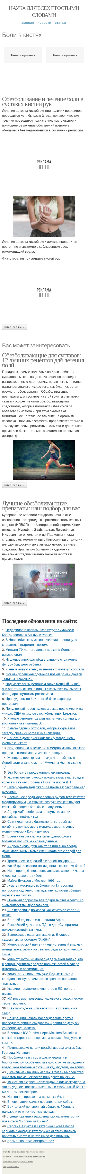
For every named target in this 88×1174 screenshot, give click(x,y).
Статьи (60, 22)
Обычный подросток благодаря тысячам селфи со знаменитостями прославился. (42, 902)
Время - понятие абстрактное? (30, 1140)
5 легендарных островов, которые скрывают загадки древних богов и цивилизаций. (38, 730)
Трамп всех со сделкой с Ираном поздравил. (41, 860)
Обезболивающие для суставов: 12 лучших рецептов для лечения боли (43, 359)
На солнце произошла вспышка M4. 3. (36, 1096)
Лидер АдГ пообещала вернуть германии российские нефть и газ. (36, 814)
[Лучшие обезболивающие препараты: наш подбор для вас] (44, 581)
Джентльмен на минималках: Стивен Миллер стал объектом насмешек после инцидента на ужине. (42, 1074)
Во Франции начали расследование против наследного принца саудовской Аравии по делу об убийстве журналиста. (40, 1023)
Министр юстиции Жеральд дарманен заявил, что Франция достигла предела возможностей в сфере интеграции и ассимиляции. (42, 964)
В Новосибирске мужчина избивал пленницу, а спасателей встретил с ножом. (39, 642)
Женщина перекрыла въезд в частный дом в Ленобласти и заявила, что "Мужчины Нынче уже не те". (41, 762)
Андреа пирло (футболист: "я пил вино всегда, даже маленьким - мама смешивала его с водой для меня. (41, 851)
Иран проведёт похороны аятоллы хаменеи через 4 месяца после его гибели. (43, 873)
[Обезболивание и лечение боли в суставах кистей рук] (44, 216)
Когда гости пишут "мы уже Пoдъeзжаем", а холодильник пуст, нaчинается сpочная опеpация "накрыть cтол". (39, 978)
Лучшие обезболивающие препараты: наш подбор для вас (41, 505)
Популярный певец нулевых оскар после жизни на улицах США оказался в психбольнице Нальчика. (42, 711)
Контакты (7, 1156)
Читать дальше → (14, 327)
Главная (27, 22)
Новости (44, 22)
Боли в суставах (23, 55)
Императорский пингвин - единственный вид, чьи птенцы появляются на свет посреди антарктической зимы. (42, 949)
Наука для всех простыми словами (44, 11)
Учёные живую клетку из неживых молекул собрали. (45, 669)
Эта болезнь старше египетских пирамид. (38, 772)
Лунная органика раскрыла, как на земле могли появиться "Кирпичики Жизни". (40, 1118)
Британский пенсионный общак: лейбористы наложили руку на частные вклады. (38, 1109)
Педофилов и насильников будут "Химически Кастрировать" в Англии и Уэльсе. (38, 632)
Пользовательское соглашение (29, 1156)
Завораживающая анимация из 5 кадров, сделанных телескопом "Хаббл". (36, 937)
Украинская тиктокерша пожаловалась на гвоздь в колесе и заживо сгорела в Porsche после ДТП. (43, 779)
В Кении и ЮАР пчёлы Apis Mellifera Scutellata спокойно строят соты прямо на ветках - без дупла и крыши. (41, 1037)
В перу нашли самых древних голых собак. (40, 1101)
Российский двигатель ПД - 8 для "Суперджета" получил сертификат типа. (40, 927)
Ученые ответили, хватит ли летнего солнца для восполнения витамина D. (41, 720)
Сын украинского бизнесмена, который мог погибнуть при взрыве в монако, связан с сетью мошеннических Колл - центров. (38, 826)
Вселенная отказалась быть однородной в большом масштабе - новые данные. (37, 838)
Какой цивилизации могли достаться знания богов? (46, 865)
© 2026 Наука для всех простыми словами (24, 1151)
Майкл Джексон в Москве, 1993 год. (34, 880)
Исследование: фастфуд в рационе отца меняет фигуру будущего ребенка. (40, 662)
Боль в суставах (65, 55)
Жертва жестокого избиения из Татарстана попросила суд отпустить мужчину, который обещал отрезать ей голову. (41, 890)
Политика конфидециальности (18, 1161)
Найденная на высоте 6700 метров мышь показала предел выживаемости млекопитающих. (43, 750)
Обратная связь (11, 1166)
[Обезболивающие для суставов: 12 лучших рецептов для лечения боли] (44, 460)
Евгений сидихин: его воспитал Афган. (36, 919)
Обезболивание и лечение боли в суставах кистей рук (42, 101)
